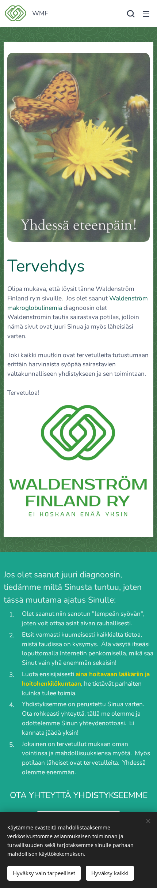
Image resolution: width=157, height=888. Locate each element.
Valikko (146, 13)
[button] (131, 13)
